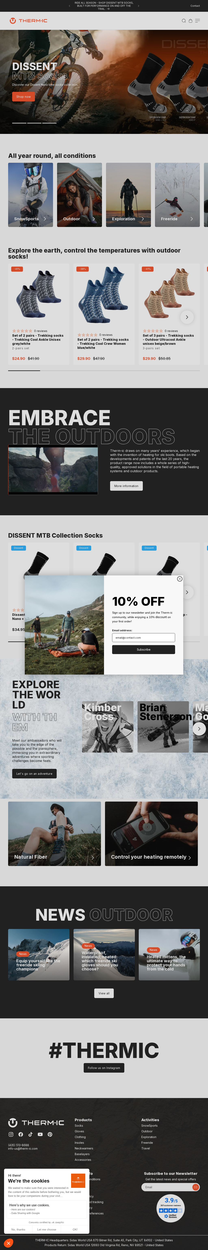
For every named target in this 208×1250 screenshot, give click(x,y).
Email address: (122, 630)
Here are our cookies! (23, 1209)
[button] (8, 1243)
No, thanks (18, 1229)
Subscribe (144, 649)
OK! (75, 1229)
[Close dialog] (179, 578)
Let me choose (46, 1229)
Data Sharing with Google (25, 1213)
